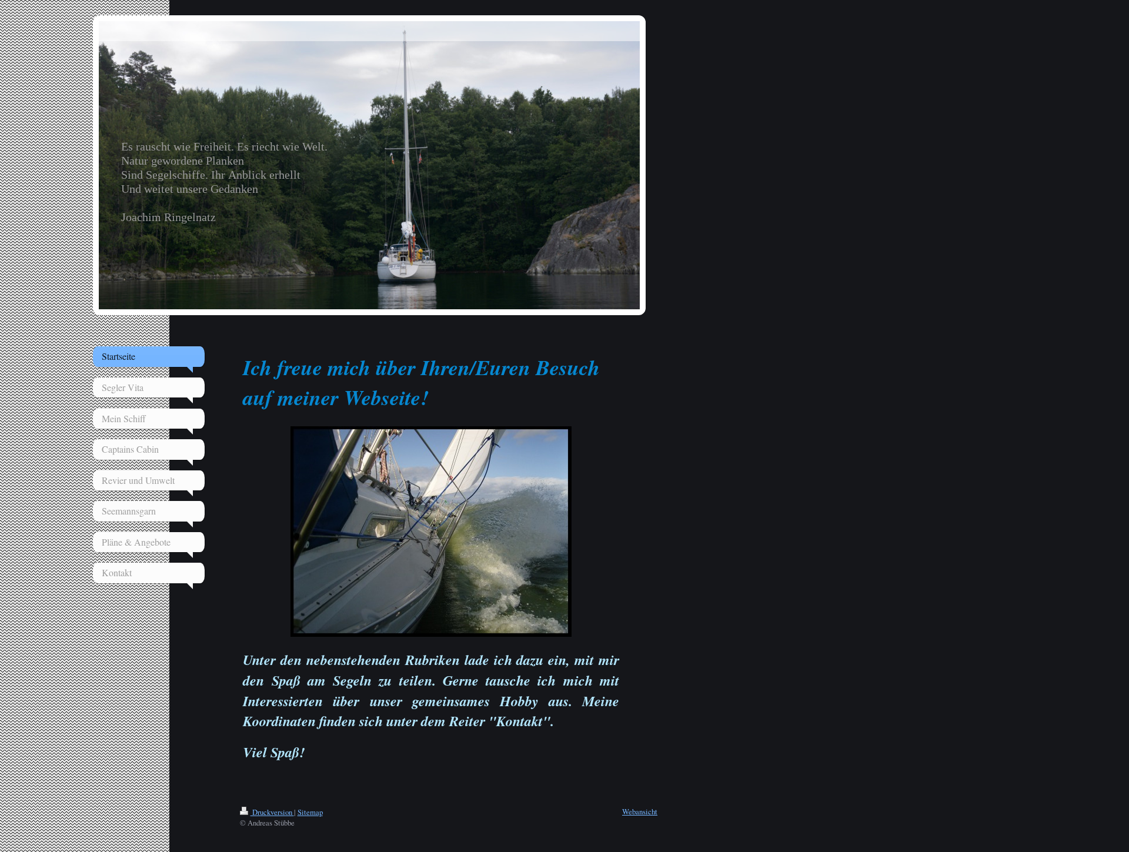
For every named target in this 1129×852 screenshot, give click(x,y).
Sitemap (310, 812)
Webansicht (639, 811)
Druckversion (272, 812)
